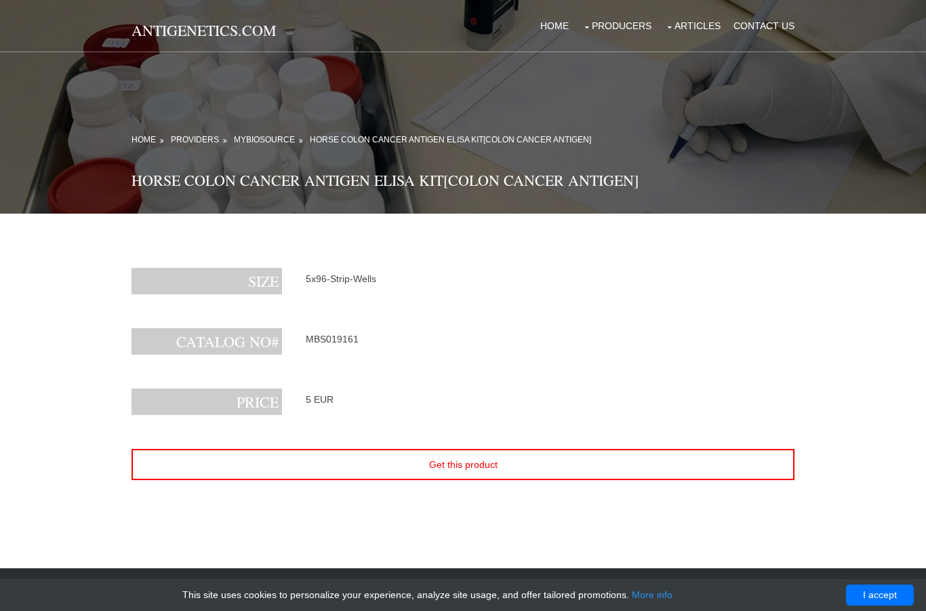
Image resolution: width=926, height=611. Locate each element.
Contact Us (763, 25)
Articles (698, 25)
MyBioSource (264, 139)
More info (652, 594)
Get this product (463, 464)
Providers (195, 139)
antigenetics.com (204, 30)
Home (554, 25)
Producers (621, 25)
